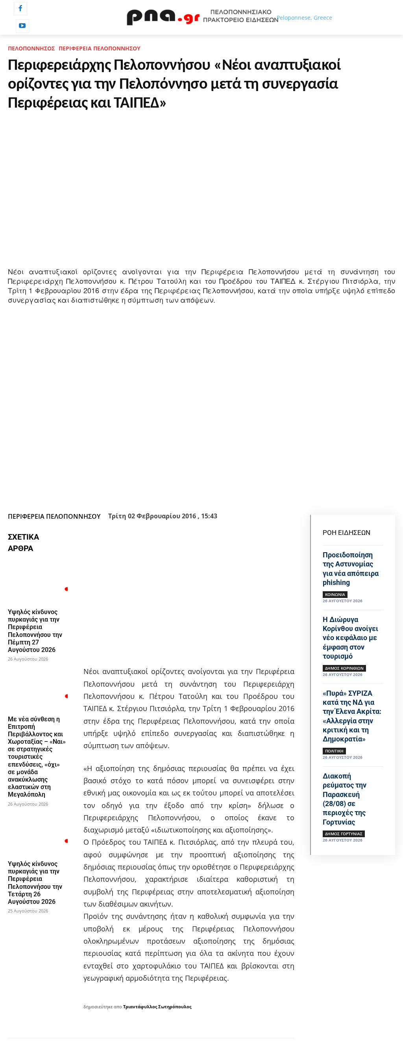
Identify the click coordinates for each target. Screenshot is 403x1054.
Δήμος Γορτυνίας (343, 833)
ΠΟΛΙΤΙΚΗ (334, 751)
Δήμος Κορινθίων (344, 668)
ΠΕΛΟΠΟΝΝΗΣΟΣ (31, 48)
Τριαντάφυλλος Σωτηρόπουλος (157, 1006)
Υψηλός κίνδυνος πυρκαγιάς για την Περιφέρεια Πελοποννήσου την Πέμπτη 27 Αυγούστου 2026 (35, 631)
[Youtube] (22, 26)
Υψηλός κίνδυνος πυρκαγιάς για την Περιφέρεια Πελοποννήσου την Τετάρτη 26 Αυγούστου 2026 (35, 882)
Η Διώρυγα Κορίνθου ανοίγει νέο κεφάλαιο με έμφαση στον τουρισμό (350, 638)
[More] (253, 489)
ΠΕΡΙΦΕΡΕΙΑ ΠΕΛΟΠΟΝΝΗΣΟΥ (99, 48)
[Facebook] (20, 8)
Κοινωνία (335, 594)
